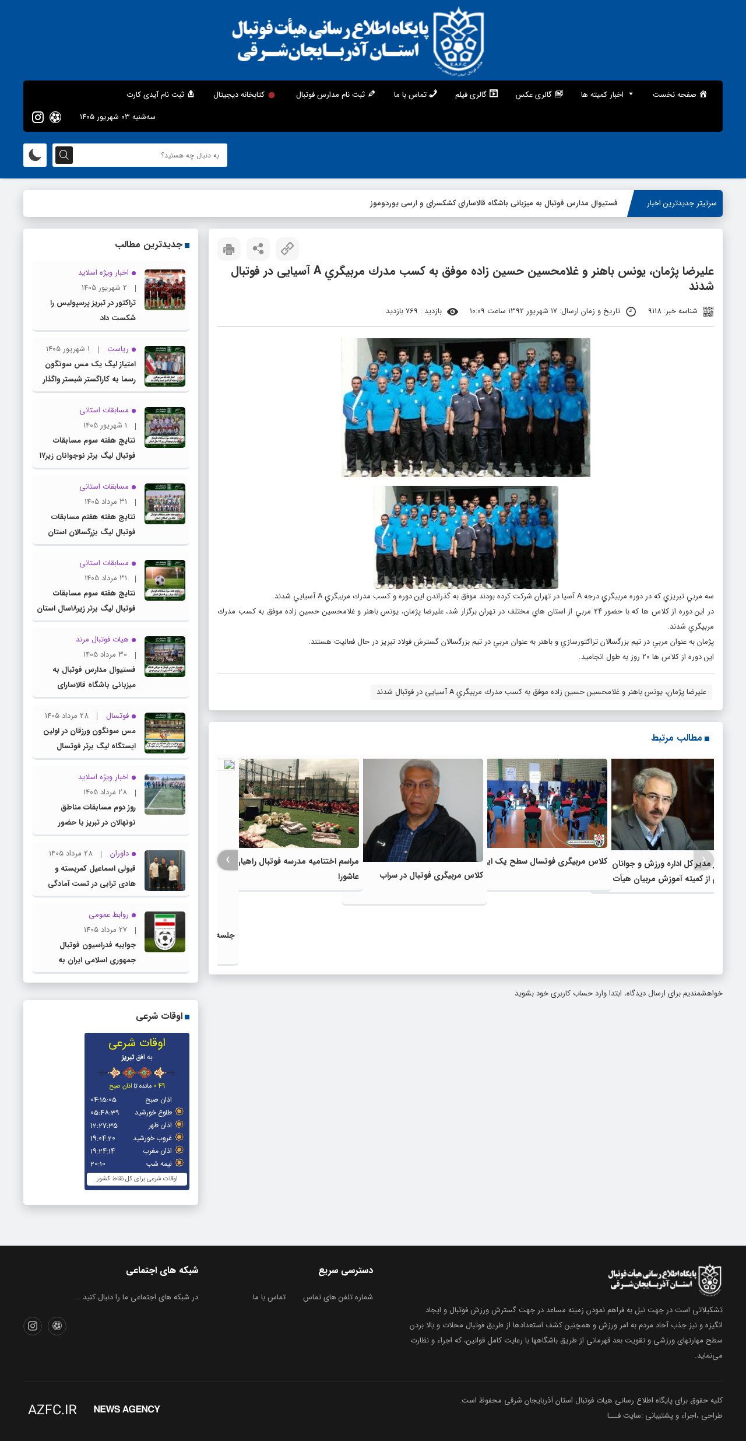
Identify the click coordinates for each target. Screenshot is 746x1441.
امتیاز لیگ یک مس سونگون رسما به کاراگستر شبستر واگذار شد (89, 379)
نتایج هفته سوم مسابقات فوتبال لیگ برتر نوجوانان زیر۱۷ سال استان (88, 455)
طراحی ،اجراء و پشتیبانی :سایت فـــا (665, 1416)
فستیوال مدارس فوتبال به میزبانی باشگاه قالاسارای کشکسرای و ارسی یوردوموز (494, 203)
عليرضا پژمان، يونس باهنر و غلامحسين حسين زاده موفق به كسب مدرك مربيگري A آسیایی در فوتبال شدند (541, 692)
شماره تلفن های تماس (338, 1297)
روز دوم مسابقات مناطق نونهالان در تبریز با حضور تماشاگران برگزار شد (97, 822)
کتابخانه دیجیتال (239, 95)
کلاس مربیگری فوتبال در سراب (431, 875)
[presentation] (704, 860)
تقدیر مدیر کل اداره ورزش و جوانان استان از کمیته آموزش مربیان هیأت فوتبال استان (671, 878)
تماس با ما (269, 1297)
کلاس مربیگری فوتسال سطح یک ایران (541, 861)
